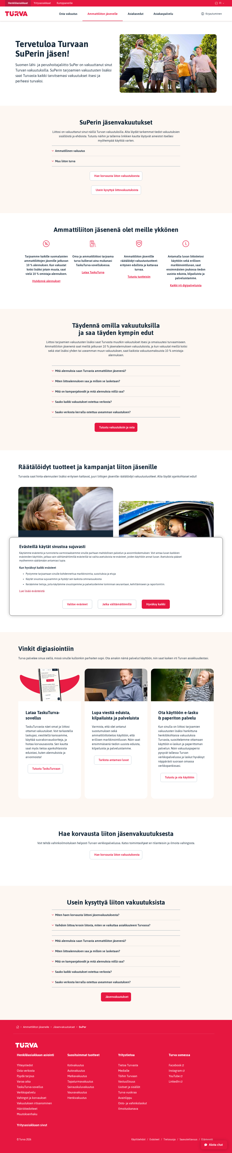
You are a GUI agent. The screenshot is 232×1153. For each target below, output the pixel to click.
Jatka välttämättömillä (117, 604)
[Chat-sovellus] (214, 1144)
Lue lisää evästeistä (32, 591)
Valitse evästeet (77, 604)
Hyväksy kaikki (155, 604)
